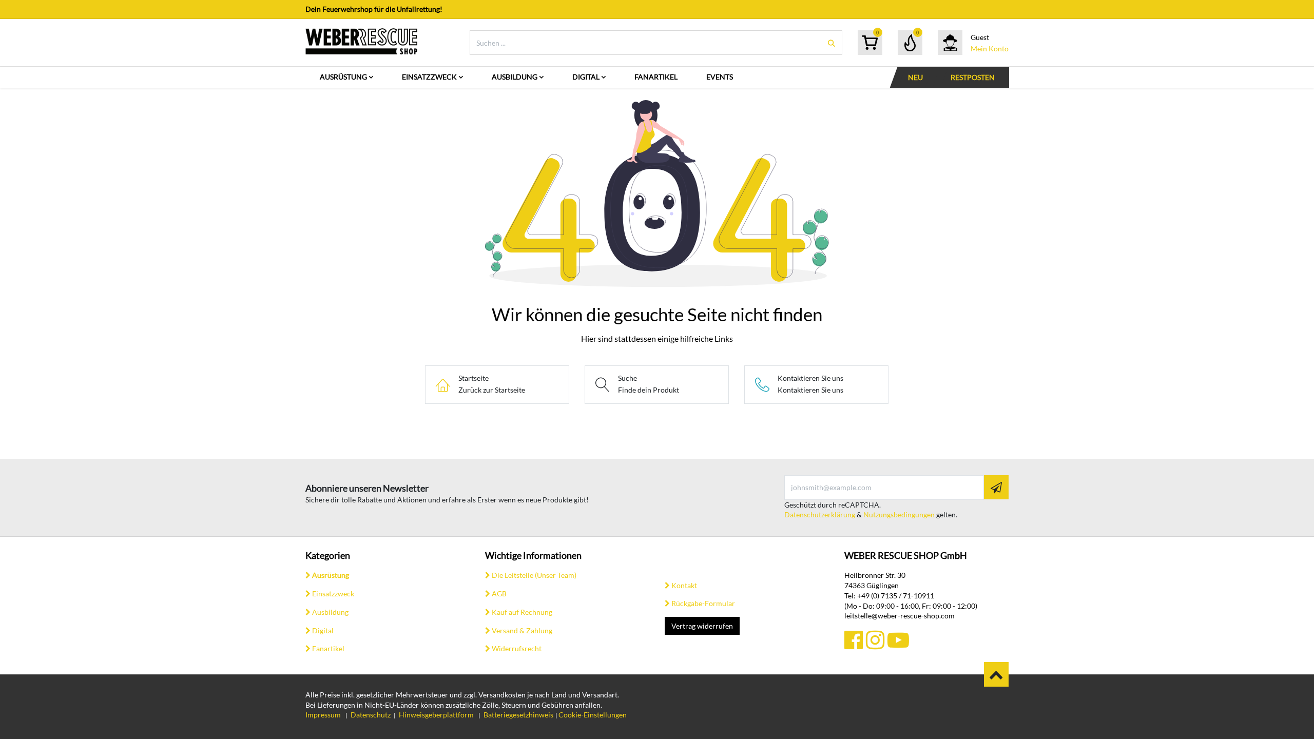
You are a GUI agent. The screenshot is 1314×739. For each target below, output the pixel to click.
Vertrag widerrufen (702, 625)
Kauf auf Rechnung (522, 612)
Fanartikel (328, 648)
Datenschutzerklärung (819, 514)
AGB (499, 593)
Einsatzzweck (333, 593)
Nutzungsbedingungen (899, 514)
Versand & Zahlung (522, 630)
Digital (323, 630)
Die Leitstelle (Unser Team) (534, 575)
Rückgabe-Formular (703, 603)
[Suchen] (831, 43)
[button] (996, 487)
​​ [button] (996, 674)
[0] (870, 42)
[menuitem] (346, 77)
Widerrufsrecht (517, 648)
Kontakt (684, 585)
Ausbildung (330, 612)
